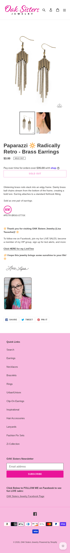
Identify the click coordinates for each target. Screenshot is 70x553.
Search (10, 349)
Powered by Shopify (48, 542)
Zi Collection (13, 443)
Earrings (11, 358)
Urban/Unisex (14, 392)
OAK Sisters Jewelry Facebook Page (25, 496)
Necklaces (12, 366)
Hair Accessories (16, 418)
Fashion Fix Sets (15, 435)
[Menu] (64, 9)
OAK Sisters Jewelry (30, 542)
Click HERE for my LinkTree (19, 248)
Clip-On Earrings (15, 401)
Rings (10, 384)
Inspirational (13, 409)
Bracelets (12, 375)
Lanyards (11, 426)
